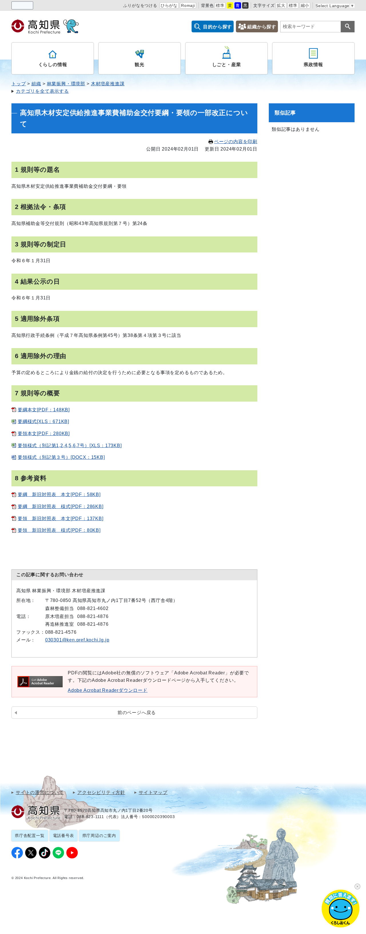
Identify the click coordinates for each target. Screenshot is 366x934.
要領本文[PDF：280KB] (44, 433)
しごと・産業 (226, 64)
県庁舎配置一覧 (30, 835)
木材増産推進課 (108, 83)
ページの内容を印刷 (235, 141)
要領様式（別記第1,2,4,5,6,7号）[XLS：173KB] (70, 445)
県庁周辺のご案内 (99, 835)
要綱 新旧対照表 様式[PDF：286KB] (61, 506)
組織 (36, 83)
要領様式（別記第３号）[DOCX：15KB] (61, 457)
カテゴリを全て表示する (42, 91)
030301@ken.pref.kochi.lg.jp (77, 639)
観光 (139, 64)
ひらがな (169, 5)
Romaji (188, 5)
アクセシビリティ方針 (101, 792)
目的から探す (217, 26)
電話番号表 (63, 835)
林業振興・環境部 (66, 83)
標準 (220, 5)
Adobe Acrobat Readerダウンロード (108, 690)
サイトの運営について (40, 792)
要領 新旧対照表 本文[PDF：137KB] (61, 518)
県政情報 (313, 64)
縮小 (305, 5)
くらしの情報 (52, 64)
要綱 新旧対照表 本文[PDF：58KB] (59, 494)
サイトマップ (153, 792)
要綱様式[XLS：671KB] (43, 421)
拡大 (281, 5)
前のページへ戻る (137, 712)
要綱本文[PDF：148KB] (44, 409)
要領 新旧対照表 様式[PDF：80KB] (59, 530)
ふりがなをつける (140, 5)
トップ (18, 83)
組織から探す (261, 26)
